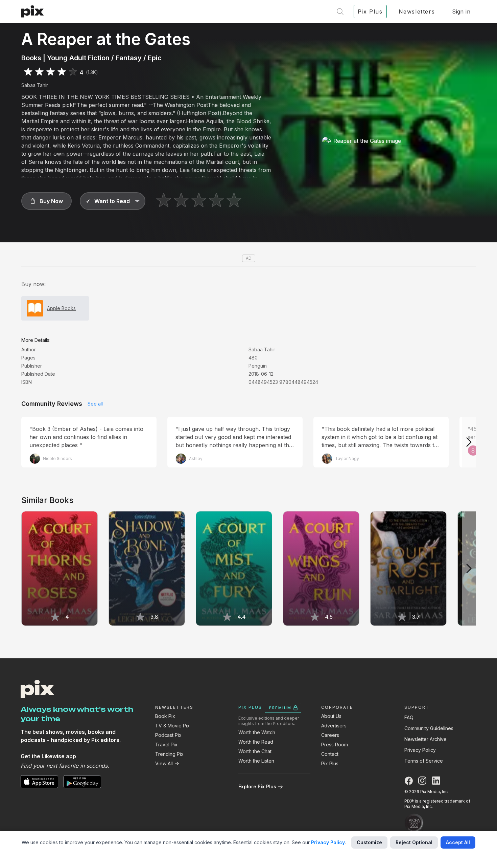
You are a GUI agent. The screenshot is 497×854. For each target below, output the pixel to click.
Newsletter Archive (425, 739)
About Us (331, 716)
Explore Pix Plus (257, 786)
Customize (369, 842)
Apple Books (61, 308)
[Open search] (340, 11)
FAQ (408, 717)
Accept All (458, 842)
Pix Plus (329, 763)
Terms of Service (423, 761)
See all (95, 404)
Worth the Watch (256, 732)
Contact (329, 754)
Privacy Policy (420, 750)
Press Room (334, 744)
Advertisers (334, 725)
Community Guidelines (428, 728)
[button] (46, 201)
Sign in (461, 11)
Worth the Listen (256, 761)
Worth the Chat (254, 751)
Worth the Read (255, 742)
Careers (330, 735)
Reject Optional (414, 842)
